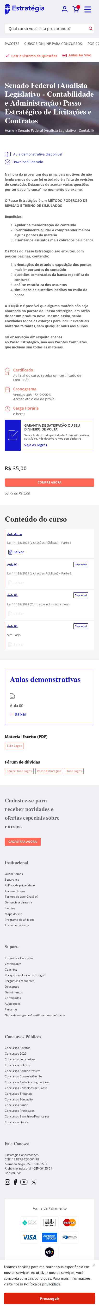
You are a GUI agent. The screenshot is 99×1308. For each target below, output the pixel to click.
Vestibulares (13, 964)
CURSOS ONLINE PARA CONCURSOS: (53, 43)
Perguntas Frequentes (19, 981)
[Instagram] (7, 1182)
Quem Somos (14, 874)
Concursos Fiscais (17, 1122)
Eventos (10, 908)
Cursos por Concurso (19, 958)
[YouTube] (23, 1182)
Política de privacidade (20, 885)
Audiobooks (12, 1004)
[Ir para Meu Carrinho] (76, 9)
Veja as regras (35, 445)
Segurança (12, 880)
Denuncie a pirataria (18, 902)
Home (9, 130)
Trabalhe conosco (17, 925)
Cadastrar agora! (22, 842)
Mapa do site (13, 914)
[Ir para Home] (24, 9)
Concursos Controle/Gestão (23, 1076)
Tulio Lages (14, 746)
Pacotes (12, 43)
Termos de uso (15, 891)
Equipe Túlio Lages (19, 771)
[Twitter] (33, 1182)
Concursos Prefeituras (20, 1111)
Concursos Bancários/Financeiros (27, 1116)
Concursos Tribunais (18, 1094)
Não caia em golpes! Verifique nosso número (35, 1015)
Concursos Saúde (16, 1105)
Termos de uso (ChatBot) (21, 897)
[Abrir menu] (88, 9)
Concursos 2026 (15, 1053)
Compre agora (49, 482)
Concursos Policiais (18, 1065)
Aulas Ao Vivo (79, 55)
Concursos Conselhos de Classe (26, 1088)
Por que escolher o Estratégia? (25, 975)
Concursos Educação (19, 1099)
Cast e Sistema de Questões (34, 56)
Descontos (12, 987)
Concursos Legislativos (20, 1059)
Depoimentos (14, 992)
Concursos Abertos (17, 1048)
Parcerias (11, 1009)
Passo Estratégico (49, 771)
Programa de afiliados (19, 920)
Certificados (13, 998)
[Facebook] (15, 1182)
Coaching (11, 970)
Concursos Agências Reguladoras (27, 1082)
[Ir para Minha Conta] (64, 9)
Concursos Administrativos (23, 1071)
